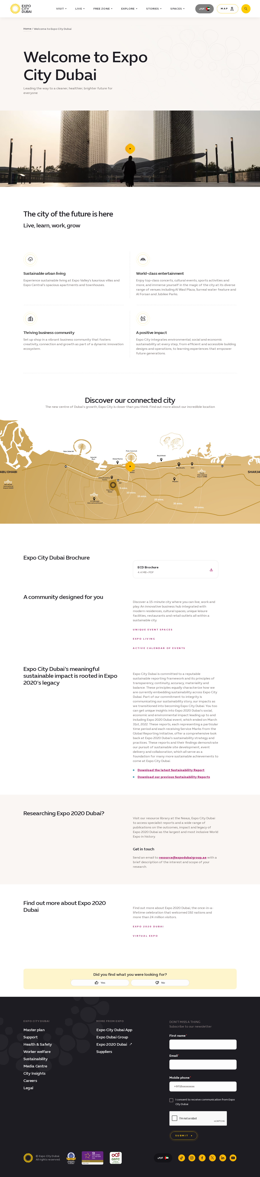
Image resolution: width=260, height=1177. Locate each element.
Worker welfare (36, 1051)
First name (177, 1035)
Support (30, 1037)
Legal (28, 1088)
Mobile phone (179, 1077)
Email (173, 1055)
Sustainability (35, 1059)
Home (27, 28)
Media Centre (35, 1066)
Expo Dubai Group (112, 1037)
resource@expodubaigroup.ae (183, 857)
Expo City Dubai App (114, 1030)
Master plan (34, 1030)
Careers (30, 1080)
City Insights (34, 1073)
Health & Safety (37, 1044)
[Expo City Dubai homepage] (21, 9)
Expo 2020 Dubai (111, 1044)
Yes (103, 982)
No (163, 982)
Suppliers (104, 1051)
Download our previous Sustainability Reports (174, 777)
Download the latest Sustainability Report (171, 770)
